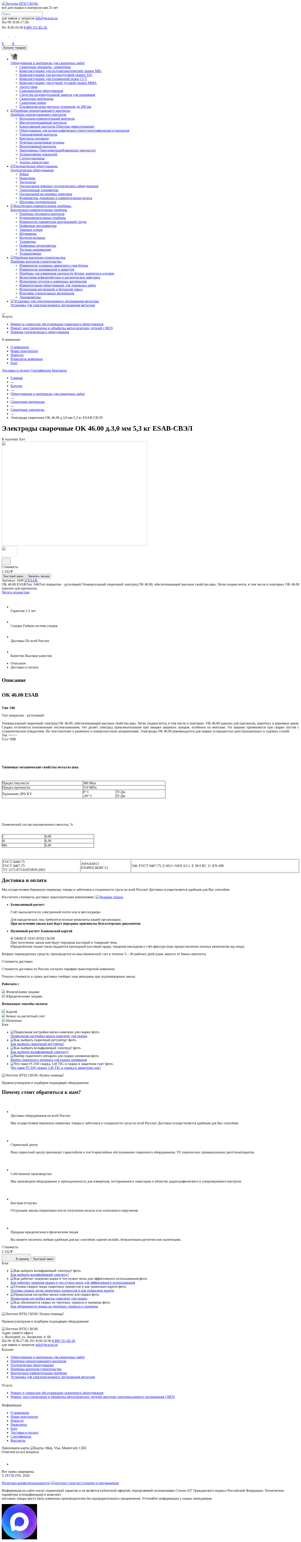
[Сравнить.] (6, 561)
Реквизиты (19, 1424)
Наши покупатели (24, 351)
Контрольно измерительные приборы (39, 1373)
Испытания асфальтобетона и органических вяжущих (59, 277)
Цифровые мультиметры (37, 245)
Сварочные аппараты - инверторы (45, 67)
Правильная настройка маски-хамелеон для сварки (49, 1036)
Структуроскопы (32, 158)
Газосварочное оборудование (41, 91)
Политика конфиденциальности (26, 1483)
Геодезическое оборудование (32, 1365)
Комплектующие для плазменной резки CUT (53, 79)
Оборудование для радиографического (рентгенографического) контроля (74, 130)
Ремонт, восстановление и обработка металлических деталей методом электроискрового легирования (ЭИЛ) (93, 1397)
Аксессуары (28, 87)
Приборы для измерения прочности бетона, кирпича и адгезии (66, 273)
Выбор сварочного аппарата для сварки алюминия (49, 1060)
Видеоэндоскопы (32, 238)
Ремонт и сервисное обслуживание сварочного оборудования (57, 324)
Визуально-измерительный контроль (47, 118)
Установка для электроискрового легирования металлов (53, 1377)
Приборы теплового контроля (41, 214)
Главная (16, 378)
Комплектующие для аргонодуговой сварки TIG (55, 75)
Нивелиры (27, 178)
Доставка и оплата (16, 370)
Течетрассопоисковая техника (41, 142)
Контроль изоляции (34, 138)
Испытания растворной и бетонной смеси (51, 289)
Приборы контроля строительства (36, 1369)
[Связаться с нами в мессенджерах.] (19, 1538)
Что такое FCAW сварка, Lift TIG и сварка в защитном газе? (56, 1068)
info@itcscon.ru (46, 18)
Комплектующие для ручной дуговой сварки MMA (58, 83)
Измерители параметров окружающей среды (53, 222)
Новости (17, 355)
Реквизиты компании (27, 359)
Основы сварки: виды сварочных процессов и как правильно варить (62, 1290)
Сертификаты (40, 370)
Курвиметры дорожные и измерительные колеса (55, 198)
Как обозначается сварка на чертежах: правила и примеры (54, 1306)
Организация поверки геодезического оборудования (58, 186)
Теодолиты (27, 182)
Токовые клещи (31, 230)
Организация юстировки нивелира (45, 194)
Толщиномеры (30, 253)
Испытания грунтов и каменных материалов (53, 281)
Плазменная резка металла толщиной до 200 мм (55, 107)
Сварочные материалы (36, 99)
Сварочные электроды (27, 410)
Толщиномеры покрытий (38, 154)
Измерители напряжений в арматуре (46, 269)
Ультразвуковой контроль (38, 134)
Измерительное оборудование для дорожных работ (57, 285)
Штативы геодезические (37, 202)
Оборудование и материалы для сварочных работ (48, 394)
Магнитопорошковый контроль (43, 122)
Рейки (24, 174)
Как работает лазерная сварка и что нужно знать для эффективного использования (73, 1282)
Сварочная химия (32, 103)
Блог (14, 363)
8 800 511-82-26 (63, 1341)
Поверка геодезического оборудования (40, 332)
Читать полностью (16, 592)
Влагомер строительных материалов (46, 293)
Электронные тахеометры (38, 190)
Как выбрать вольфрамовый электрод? (40, 1052)
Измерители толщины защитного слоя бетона (53, 265)
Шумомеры (28, 234)
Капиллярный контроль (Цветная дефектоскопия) (56, 126)
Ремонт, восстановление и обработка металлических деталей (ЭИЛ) (62, 328)
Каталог (17, 386)
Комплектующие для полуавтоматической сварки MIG (60, 71)
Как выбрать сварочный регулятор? (37, 1044)
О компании (20, 347)
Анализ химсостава (34, 162)
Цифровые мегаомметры (38, 226)
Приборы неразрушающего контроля (38, 1361)
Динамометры (30, 297)
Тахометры (27, 241)
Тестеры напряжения (35, 249)
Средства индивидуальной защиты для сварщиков (57, 95)
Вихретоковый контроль (37, 146)
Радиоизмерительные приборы (42, 218)
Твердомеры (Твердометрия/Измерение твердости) (57, 150)
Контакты (59, 370)
